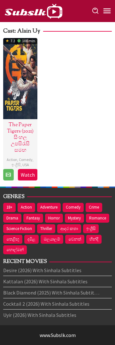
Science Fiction (19, 228)
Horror (54, 218)
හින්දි (93, 239)
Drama (12, 218)
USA (25, 164)
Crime (94, 207)
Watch (28, 175)
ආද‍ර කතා (69, 228)
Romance (97, 218)
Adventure (48, 207)
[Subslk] (33, 10)
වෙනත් (74, 239)
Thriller (46, 228)
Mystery (74, 218)
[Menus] (107, 11)
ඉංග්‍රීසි (16, 164)
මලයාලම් (52, 239)
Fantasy (33, 218)
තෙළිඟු (12, 239)
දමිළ (31, 239)
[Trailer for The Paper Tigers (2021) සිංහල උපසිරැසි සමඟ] (8, 174)
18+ (9, 207)
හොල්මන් (15, 249)
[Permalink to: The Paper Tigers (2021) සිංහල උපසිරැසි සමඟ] (20, 77)
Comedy (26, 159)
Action (12, 159)
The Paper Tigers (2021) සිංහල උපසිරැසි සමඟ (20, 137)
